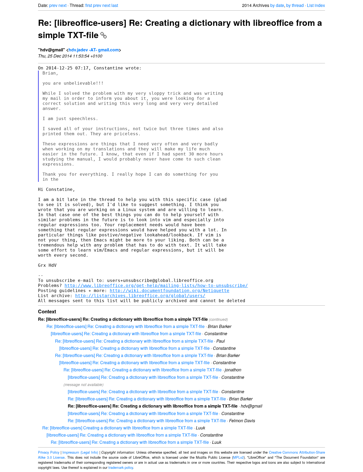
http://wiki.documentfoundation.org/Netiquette (169, 290)
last (114, 5)
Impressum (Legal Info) (80, 452)
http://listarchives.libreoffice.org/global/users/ (140, 295)
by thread (295, 5)
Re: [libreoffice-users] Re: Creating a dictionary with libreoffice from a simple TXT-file (126, 326)
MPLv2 (238, 457)
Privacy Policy (48, 452)
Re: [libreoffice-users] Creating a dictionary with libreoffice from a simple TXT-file (117, 428)
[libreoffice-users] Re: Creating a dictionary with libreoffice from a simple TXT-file (126, 333)
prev (53, 5)
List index (316, 5)
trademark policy (120, 467)
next (62, 5)
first (88, 5)
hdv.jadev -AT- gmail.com (94, 50)
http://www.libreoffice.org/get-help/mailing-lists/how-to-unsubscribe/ (156, 285)
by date (277, 5)
